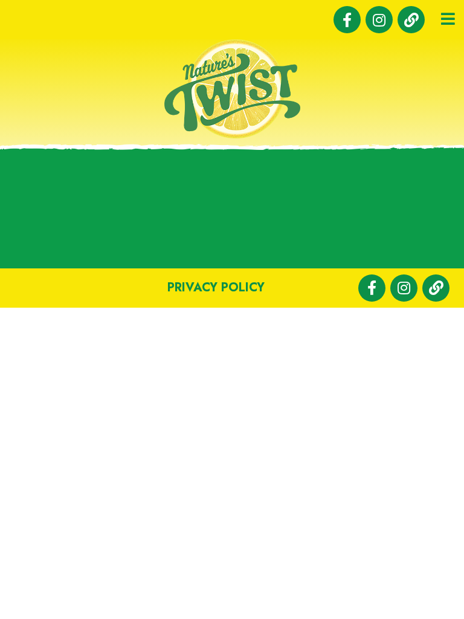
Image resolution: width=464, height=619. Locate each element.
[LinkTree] (411, 19)
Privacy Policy (216, 287)
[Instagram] (379, 19)
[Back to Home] (232, 88)
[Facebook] (347, 19)
